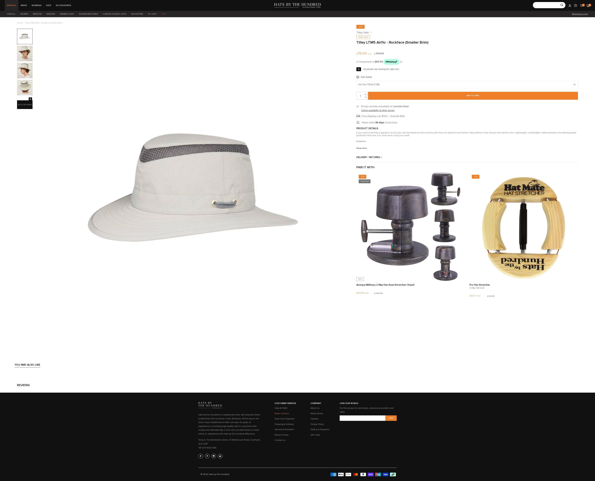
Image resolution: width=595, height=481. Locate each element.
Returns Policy (282, 435)
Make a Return (282, 413)
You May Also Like (27, 364)
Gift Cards (315, 435)
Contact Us (280, 440)
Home (20, 23)
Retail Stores (317, 413)
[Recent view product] (575, 5)
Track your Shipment (284, 418)
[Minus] (365, 97)
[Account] (570, 5)
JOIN (391, 418)
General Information (284, 429)
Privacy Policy (317, 424)
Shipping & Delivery (284, 424)
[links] (201, 456)
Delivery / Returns (368, 157)
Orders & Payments (320, 429)
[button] (462, 178)
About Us (315, 408)
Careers (314, 418)
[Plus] (365, 94)
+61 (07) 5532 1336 (207, 447)
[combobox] (549, 5)
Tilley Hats (362, 32)
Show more (361, 148)
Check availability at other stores (377, 110)
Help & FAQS (281, 408)
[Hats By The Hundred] (297, 5)
